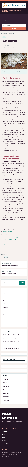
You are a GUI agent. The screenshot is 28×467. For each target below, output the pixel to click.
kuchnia (6, 257)
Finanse (4, 296)
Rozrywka (5, 310)
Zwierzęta (22, 20)
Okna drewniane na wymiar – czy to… (11, 345)
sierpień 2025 (6, 393)
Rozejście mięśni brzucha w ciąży (10, 265)
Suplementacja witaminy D (9, 273)
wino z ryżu (18, 78)
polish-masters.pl (8, 48)
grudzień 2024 (6, 400)
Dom (9, 20)
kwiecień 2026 (6, 382)
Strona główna (4, 33)
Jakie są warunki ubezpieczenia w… (11, 334)
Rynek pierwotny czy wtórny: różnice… (12, 338)
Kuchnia (4, 303)
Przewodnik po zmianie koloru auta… (11, 348)
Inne (13, 20)
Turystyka (5, 314)
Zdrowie (4, 20)
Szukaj (14, 28)
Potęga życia (5, 234)
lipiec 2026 (5, 379)
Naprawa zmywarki (7, 231)
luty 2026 (5, 389)
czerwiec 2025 (6, 396)
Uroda (16, 20)
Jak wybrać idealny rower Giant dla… (11, 341)
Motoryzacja (5, 307)
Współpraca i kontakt (20, 16)
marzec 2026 (6, 386)
